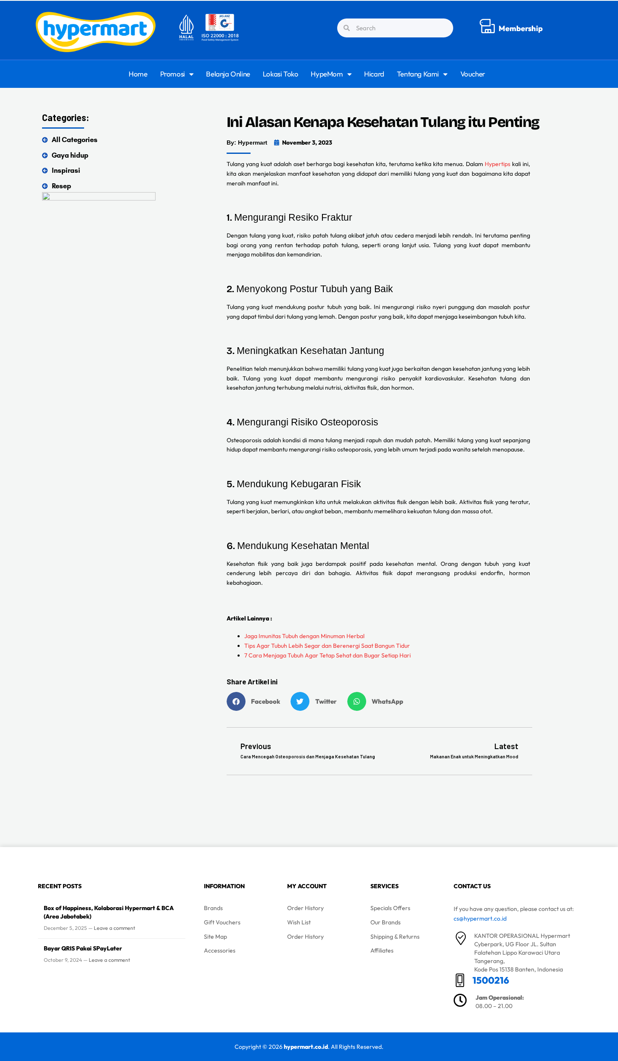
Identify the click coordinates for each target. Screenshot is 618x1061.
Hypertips (497, 164)
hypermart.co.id (306, 1046)
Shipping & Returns (395, 936)
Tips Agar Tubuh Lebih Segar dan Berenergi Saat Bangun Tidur (327, 645)
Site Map (215, 936)
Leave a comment (114, 928)
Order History (305, 908)
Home (138, 73)
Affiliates (382, 950)
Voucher (472, 73)
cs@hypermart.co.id (480, 918)
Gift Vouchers (222, 922)
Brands (213, 908)
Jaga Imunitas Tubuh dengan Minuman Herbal (304, 636)
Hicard (374, 73)
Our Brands (385, 922)
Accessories (219, 950)
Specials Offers (390, 908)
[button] (257, 701)
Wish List (299, 922)
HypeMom (327, 73)
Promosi (172, 73)
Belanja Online (228, 73)
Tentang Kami (418, 73)
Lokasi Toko (280, 73)
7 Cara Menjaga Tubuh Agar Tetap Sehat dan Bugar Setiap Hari (327, 655)
